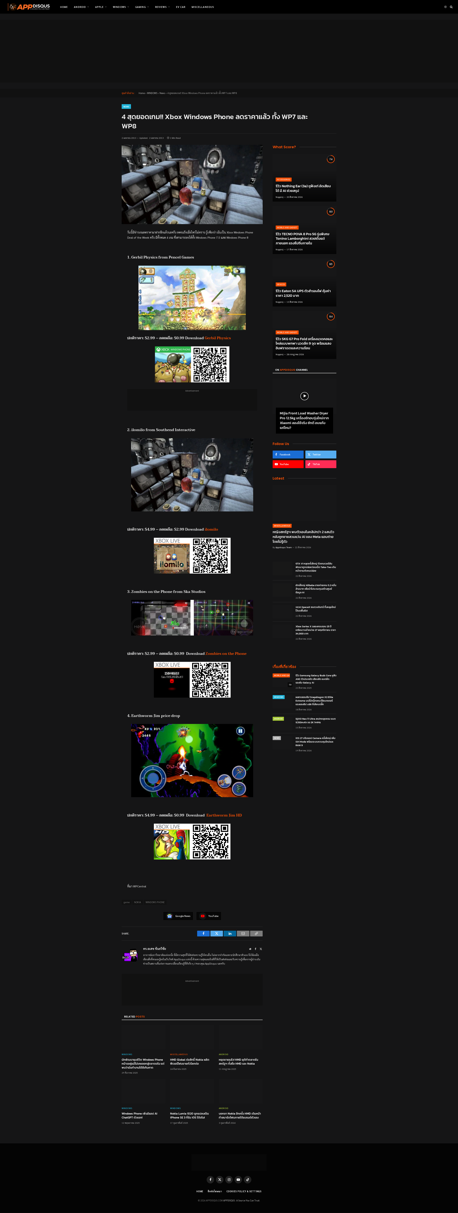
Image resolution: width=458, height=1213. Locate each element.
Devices (281, 284)
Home (64, 6)
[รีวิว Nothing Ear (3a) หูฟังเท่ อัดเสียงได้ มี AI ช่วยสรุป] (304, 178)
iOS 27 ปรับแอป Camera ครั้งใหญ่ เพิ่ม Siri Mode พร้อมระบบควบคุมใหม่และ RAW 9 (315, 741)
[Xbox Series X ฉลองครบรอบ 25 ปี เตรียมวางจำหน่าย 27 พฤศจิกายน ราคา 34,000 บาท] (282, 631)
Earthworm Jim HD (224, 815)
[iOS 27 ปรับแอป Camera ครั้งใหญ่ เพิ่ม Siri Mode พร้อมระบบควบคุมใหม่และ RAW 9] (282, 743)
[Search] (451, 7)
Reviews (161, 6)
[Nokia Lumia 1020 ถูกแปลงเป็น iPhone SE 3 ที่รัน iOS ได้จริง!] (192, 1091)
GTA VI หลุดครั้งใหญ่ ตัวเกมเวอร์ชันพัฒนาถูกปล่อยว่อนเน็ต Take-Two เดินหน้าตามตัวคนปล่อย (316, 567)
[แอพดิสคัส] (28, 7)
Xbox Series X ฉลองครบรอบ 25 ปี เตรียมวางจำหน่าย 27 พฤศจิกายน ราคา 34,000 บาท (316, 630)
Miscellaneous (203, 6)
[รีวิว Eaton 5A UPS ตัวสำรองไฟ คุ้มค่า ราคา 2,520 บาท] (304, 282)
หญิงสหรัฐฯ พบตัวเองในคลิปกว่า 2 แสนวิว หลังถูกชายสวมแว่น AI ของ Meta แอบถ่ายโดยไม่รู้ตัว (303, 537)
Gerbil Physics (218, 338)
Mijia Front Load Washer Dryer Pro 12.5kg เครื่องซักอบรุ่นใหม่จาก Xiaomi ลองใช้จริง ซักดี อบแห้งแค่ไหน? (304, 420)
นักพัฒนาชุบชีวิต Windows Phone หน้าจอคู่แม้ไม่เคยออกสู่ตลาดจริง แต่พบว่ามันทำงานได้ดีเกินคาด (143, 1063)
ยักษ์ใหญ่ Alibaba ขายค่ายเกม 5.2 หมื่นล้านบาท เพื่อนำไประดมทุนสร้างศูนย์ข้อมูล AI (316, 589)
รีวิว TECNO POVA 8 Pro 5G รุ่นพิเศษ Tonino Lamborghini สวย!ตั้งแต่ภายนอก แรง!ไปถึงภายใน (302, 239)
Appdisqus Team (284, 547)
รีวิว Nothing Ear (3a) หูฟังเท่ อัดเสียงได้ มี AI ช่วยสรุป (303, 188)
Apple (99, 6)
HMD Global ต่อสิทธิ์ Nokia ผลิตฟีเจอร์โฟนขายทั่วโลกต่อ (189, 1062)
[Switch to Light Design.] (445, 6)
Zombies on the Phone (226, 654)
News (162, 93)
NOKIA (137, 902)
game (126, 902)
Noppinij (279, 196)
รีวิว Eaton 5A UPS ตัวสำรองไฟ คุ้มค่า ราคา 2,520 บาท (303, 293)
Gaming (140, 6)
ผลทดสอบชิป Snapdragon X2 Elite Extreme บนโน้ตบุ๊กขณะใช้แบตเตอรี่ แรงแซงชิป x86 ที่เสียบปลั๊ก (314, 700)
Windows (119, 6)
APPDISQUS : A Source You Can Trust (241, 1200)
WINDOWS (152, 93)
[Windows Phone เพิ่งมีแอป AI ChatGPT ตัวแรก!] (143, 1091)
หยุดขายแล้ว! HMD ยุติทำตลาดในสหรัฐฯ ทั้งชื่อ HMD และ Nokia (238, 1062)
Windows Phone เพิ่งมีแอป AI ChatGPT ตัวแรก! (139, 1116)
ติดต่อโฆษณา (215, 1191)
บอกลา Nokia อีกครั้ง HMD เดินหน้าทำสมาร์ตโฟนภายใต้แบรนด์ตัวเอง (240, 1116)
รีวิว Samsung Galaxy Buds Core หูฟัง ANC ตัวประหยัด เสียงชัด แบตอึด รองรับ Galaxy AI (316, 679)
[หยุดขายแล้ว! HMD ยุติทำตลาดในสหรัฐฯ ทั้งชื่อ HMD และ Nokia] (241, 1037)
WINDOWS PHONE (155, 902)
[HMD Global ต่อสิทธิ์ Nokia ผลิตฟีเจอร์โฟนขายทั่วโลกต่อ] (192, 1037)
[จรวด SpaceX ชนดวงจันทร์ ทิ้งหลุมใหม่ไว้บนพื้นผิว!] (282, 612)
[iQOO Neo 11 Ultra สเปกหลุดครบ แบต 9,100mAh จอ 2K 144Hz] (282, 723)
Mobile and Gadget (287, 227)
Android (80, 6)
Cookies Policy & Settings (244, 1191)
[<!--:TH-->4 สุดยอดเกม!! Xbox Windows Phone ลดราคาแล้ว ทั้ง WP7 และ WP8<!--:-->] (192, 184)
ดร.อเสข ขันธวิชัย (154, 948)
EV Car (181, 6)
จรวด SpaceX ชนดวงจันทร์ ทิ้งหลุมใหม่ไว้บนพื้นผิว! (316, 609)
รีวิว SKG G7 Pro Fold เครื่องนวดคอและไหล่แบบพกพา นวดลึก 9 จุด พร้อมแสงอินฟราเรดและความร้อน (304, 344)
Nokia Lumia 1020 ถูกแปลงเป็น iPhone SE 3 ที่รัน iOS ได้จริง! (189, 1116)
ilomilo (211, 529)
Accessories (283, 179)
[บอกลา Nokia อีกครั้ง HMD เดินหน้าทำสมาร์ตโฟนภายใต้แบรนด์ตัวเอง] (241, 1091)
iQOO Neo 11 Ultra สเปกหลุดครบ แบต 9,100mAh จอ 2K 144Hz (316, 720)
